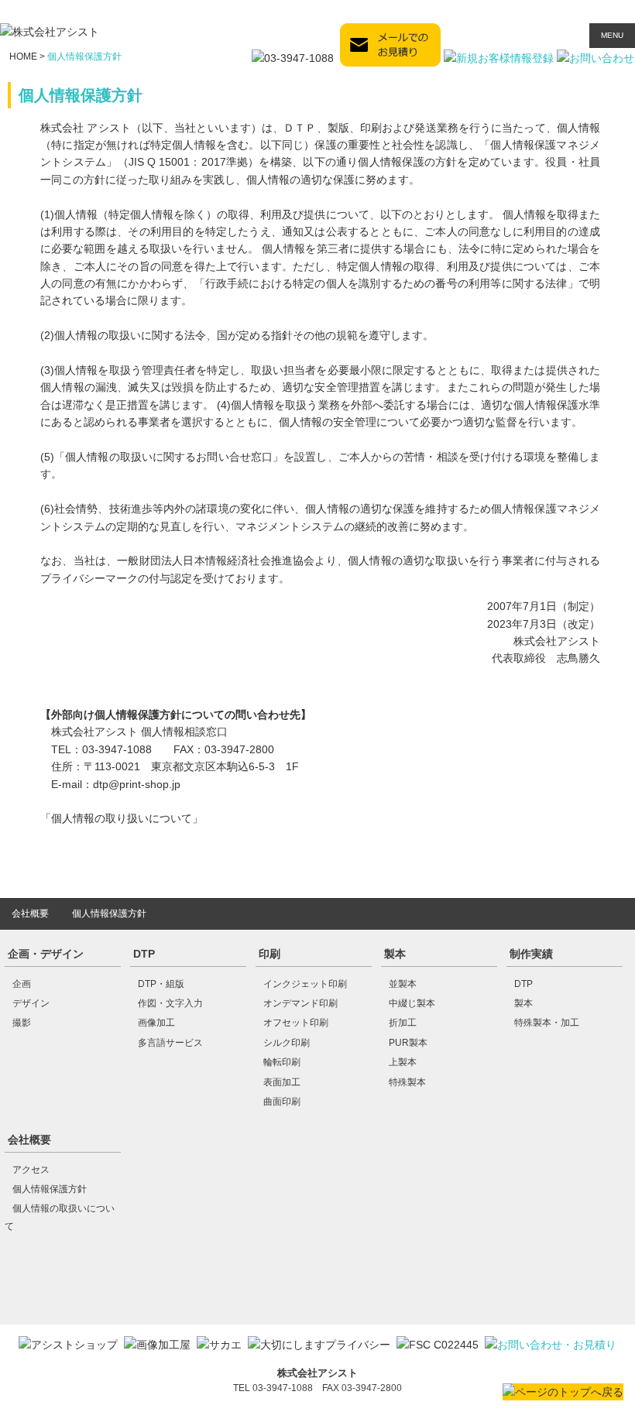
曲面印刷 (281, 1101)
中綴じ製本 (412, 1003)
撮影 (21, 1022)
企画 (21, 983)
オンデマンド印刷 (300, 1003)
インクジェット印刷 (305, 983)
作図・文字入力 (170, 1003)
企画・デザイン (46, 954)
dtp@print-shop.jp (136, 784)
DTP (144, 954)
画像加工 (156, 1022)
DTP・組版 (161, 983)
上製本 (403, 1062)
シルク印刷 (286, 1042)
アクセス (31, 1169)
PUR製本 (408, 1042)
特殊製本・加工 (546, 1022)
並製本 (403, 983)
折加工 (403, 1022)
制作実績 (531, 954)
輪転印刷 (281, 1062)
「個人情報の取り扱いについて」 (121, 818)
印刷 (269, 954)
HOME (23, 56)
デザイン (31, 1003)
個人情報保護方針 (109, 913)
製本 (395, 954)
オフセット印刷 (295, 1022)
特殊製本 (407, 1082)
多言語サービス (170, 1042)
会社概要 (30, 913)
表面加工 (281, 1082)
